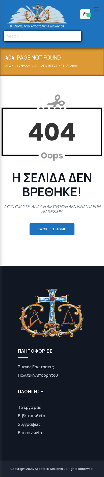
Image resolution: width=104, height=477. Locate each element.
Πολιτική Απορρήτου (38, 375)
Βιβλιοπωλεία (31, 415)
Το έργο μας (29, 407)
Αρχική (10, 66)
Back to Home (52, 229)
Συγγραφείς (29, 424)
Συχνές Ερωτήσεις (36, 367)
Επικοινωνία (30, 432)
